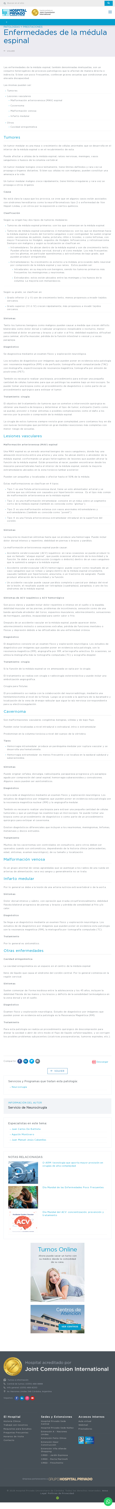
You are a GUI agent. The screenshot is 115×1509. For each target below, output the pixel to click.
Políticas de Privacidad (61, 1493)
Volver (10, 51)
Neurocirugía (19, 1087)
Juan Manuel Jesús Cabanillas (29, 1140)
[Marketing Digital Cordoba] (57, 1498)
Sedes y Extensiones (56, 1417)
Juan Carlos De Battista (26, 1129)
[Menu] (110, 12)
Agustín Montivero (23, 1134)
